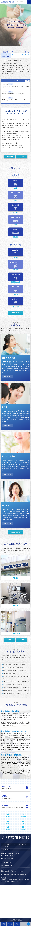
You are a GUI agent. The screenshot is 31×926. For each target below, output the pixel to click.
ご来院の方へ (9, 156)
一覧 (27, 80)
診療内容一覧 (15, 312)
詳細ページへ (7, 376)
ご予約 (9, 639)
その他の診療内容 (15, 532)
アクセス (21, 156)
